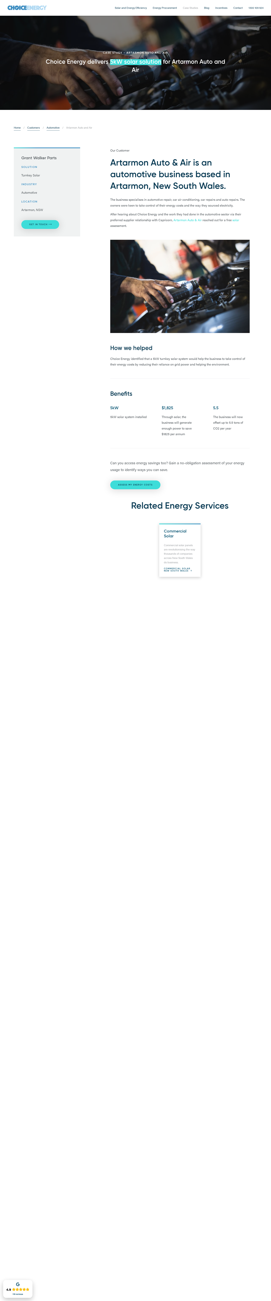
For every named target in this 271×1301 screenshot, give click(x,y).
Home (17, 127)
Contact (238, 8)
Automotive (53, 127)
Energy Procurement (165, 8)
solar (235, 220)
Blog (206, 8)
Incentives (221, 8)
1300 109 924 (256, 8)
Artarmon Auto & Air (187, 220)
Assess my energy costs (135, 485)
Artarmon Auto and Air (79, 127)
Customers (33, 127)
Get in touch (38, 224)
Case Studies (190, 8)
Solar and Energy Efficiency (131, 8)
